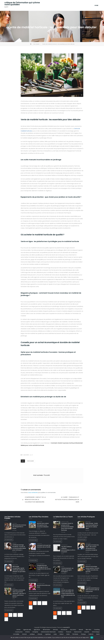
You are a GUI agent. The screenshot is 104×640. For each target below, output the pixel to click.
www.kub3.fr (66, 627)
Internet (24, 634)
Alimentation (41, 583)
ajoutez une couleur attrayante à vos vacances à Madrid (43, 525)
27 (93, 607)
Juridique (32, 634)
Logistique (48, 634)
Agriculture (65, 521)
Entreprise (64, 545)
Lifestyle (39, 543)
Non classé (30, 461)
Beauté (14, 543)
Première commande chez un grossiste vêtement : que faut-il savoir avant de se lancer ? (19, 593)
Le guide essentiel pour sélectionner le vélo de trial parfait (92, 589)
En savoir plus (8, 539)
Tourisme (39, 521)
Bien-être (15, 564)
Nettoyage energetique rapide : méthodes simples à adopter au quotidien (19, 569)
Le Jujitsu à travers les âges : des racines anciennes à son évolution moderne (92, 547)
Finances (68, 632)
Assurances (64, 629)
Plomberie (75, 634)
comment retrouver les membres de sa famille (44, 546)
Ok (92, 637)
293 (20, 615)
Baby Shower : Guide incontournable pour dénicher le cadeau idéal (92, 526)
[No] (102, 637)
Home (96, 5)
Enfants (27, 632)
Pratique (88, 521)
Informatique (96, 632)
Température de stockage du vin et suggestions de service (44, 567)
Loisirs (55, 634)
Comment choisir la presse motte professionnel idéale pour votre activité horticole (67, 527)
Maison (62, 634)
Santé (98, 634)
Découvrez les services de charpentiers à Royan (19, 526)
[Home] (30, 44)
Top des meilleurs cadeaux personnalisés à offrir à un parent (68, 549)
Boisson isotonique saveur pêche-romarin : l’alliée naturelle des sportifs (92, 569)
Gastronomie (41, 563)
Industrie (86, 632)
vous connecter (33, 492)
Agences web (27, 629)
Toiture (15, 523)
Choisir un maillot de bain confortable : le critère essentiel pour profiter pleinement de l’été (68, 593)
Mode (14, 588)
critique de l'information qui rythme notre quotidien (22, 4)
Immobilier (16, 634)
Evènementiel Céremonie (48, 632)
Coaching (97, 629)
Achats (18, 629)
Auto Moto (73, 629)
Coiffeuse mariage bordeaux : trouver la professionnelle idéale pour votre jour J (19, 547)
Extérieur (60, 632)
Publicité (91, 634)
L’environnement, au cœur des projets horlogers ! (67, 569)
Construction (19, 632)
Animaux (55, 629)
